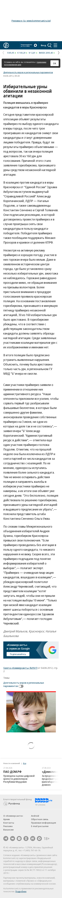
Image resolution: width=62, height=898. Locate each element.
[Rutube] (32, 838)
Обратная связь (39, 819)
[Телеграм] (5, 838)
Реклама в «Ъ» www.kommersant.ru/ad (31, 20)
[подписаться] (22, 686)
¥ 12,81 (32, 52)
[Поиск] (49, 45)
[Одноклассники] (25, 838)
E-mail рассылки (39, 826)
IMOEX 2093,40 (46, 52)
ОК (54, 63)
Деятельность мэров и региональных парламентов (28, 72)
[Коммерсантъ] (6, 45)
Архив (6, 819)
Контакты (8, 822)
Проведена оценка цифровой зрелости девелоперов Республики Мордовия (19, 778)
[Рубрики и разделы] (55, 45)
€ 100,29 (21, 52)
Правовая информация (43, 822)
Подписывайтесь (18, 654)
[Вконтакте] (12, 838)
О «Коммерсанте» (13, 815)
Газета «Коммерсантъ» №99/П (20, 667)
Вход (43, 45)
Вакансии (8, 829)
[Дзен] (19, 838)
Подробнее (20, 891)
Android (35, 815)
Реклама (8, 826)
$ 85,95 (10, 52)
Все (24, 763)
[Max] (39, 838)
